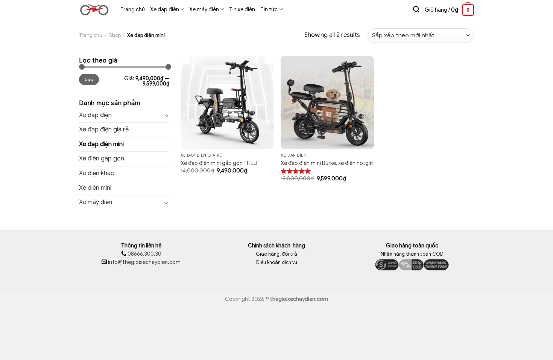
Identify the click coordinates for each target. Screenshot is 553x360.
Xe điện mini (95, 188)
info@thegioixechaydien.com (144, 262)
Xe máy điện (95, 202)
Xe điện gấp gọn (101, 158)
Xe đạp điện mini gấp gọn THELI (219, 163)
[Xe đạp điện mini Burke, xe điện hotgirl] (327, 102)
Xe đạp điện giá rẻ (104, 129)
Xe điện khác (96, 173)
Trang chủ (90, 35)
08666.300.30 (143, 254)
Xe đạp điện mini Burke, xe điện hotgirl (327, 163)
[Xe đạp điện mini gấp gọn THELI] (227, 102)
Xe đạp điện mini (101, 144)
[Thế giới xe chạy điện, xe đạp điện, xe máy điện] (94, 9)
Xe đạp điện (95, 115)
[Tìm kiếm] (416, 9)
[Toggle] (166, 115)
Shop (115, 35)
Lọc (89, 79)
